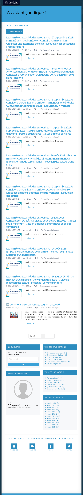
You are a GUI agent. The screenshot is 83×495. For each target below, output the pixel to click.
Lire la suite (29, 58)
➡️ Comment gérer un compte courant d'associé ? (33, 304)
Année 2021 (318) (53, 414)
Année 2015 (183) (53, 427)
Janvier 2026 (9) (53, 403)
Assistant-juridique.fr (51, 50)
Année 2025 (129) (53, 405)
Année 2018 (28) (53, 421)
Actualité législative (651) (56, 380)
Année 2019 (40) (53, 418)
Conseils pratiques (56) (55, 385)
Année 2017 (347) (53, 423)
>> (52, 336)
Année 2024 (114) (53, 407)
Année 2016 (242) (53, 425)
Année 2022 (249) (53, 412)
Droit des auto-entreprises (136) (58, 362)
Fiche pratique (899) (54, 378)
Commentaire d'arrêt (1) (56, 389)
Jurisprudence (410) (54, 382)
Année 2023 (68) (53, 410)
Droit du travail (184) (54, 359)
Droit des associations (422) (57, 355)
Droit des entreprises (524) (57, 353)
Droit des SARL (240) (54, 357)
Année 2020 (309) (53, 416)
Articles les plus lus (54, 364)
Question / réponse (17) (55, 387)
